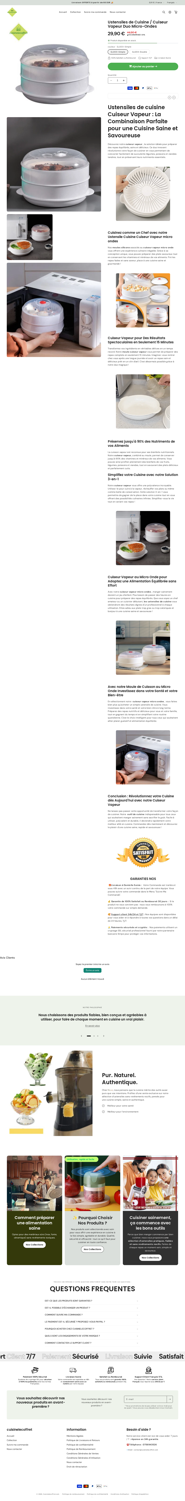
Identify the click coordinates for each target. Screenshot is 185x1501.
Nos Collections (34, 1244)
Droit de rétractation (77, 1466)
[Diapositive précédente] (81, 1035)
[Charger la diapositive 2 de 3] (94, 1036)
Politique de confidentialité (80, 1444)
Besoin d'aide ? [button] (138, 1429)
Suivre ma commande (17, 1444)
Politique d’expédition (140, 1494)
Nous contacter (14, 1449)
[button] (164, 12)
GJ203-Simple (118, 52)
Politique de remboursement (73, 1494)
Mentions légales (75, 1436)
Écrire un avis (92, 970)
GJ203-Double (139, 52)
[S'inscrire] (170, 1399)
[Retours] (143, 852)
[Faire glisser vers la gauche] (169, 97)
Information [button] (76, 1429)
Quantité (112, 75)
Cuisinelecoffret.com (51, 1494)
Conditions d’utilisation (120, 1494)
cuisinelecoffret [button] (19, 1429)
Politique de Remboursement (81, 1449)
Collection (12, 1440)
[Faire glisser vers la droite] (174, 97)
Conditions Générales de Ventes (83, 1453)
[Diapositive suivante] (103, 1035)
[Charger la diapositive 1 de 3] (88, 1036)
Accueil (10, 1436)
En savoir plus (92, 1025)
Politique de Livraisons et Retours (83, 1440)
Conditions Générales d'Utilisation (83, 1457)
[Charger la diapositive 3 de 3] (98, 1036)
